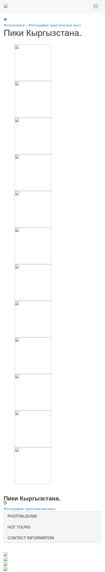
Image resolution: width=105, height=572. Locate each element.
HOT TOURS (19, 527)
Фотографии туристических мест (55, 24)
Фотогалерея (14, 24)
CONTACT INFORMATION (31, 538)
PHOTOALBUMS (22, 516)
